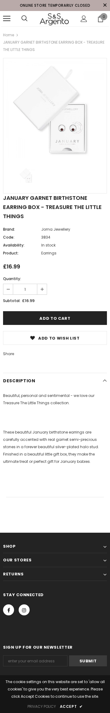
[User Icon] (84, 19)
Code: (8, 237)
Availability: (13, 245)
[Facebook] (8, 609)
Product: (11, 253)
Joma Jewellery (55, 229)
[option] (55, 109)
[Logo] (54, 18)
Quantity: (12, 278)
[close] (105, 5)
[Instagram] (24, 609)
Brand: (9, 229)
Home (8, 35)
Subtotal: (11, 300)
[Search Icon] (24, 19)
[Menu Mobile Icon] (6, 18)
